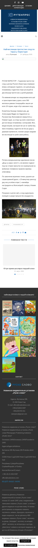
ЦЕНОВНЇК (8, 6)
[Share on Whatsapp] (20, 232)
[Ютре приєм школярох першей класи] (19, 255)
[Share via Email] (25, 232)
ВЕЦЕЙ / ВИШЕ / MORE (11, 481)
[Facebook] (14, 3)
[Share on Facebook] (16, 232)
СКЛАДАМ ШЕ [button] (25, 541)
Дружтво (12, 46)
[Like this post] (13, 232)
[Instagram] (18, 3)
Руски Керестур (18, 224)
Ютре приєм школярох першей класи (19, 268)
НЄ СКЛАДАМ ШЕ (10, 545)
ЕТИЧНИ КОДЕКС (19, 8)
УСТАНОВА (28, 6)
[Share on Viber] (23, 232)
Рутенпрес (19, 46)
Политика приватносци (26, 545)
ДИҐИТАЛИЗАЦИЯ (18, 6)
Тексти (26, 46)
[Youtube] (23, 3)
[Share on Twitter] (18, 232)
